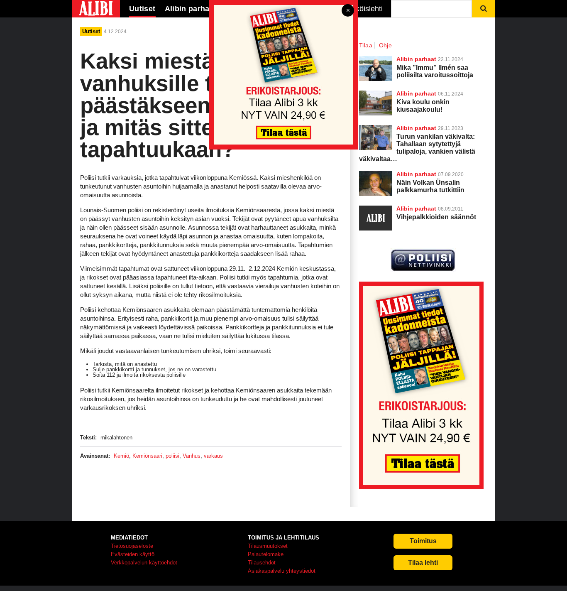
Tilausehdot (262, 562)
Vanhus (191, 456)
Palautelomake (266, 554)
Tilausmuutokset (268, 546)
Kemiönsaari (147, 456)
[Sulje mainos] (347, 11)
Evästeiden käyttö (132, 554)
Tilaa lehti (423, 562)
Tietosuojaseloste (132, 546)
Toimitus (423, 540)
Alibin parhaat (416, 174)
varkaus (213, 456)
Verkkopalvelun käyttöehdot (144, 562)
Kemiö (121, 456)
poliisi (172, 456)
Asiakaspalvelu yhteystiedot (281, 571)
